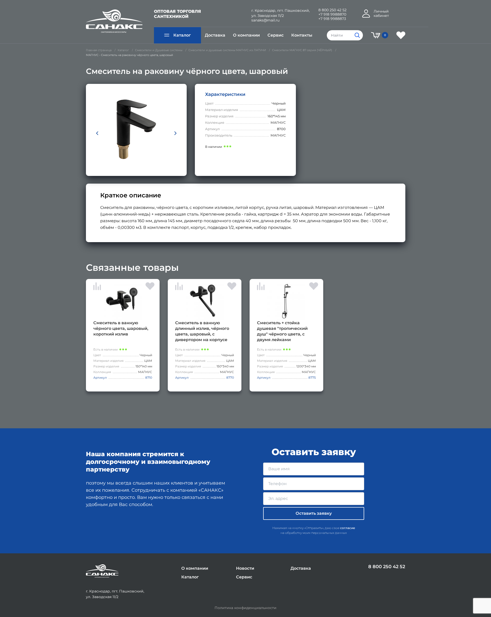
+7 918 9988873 (332, 19)
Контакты (301, 35)
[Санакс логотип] (114, 21)
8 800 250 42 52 (332, 10)
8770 (230, 377)
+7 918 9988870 (332, 14)
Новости (245, 568)
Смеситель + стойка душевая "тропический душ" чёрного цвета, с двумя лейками (282, 331)
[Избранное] (400, 35)
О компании (246, 35)
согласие (347, 528)
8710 (148, 377)
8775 (312, 377)
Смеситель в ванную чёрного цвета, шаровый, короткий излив (120, 328)
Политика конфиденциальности (245, 608)
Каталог (182, 35)
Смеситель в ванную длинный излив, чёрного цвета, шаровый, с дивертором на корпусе (202, 331)
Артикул (100, 377)
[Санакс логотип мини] (102, 571)
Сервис (275, 35)
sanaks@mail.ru (265, 20)
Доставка (215, 35)
